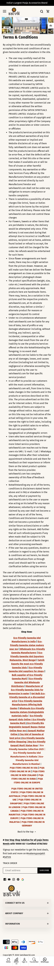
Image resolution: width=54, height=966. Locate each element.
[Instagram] (13, 879)
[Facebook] (5, 879)
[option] (27, 26)
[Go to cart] (48, 11)
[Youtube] (9, 879)
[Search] (41, 11)
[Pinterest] (18, 879)
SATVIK (7, 857)
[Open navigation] (4, 11)
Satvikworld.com (27, 955)
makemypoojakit (36, 853)
